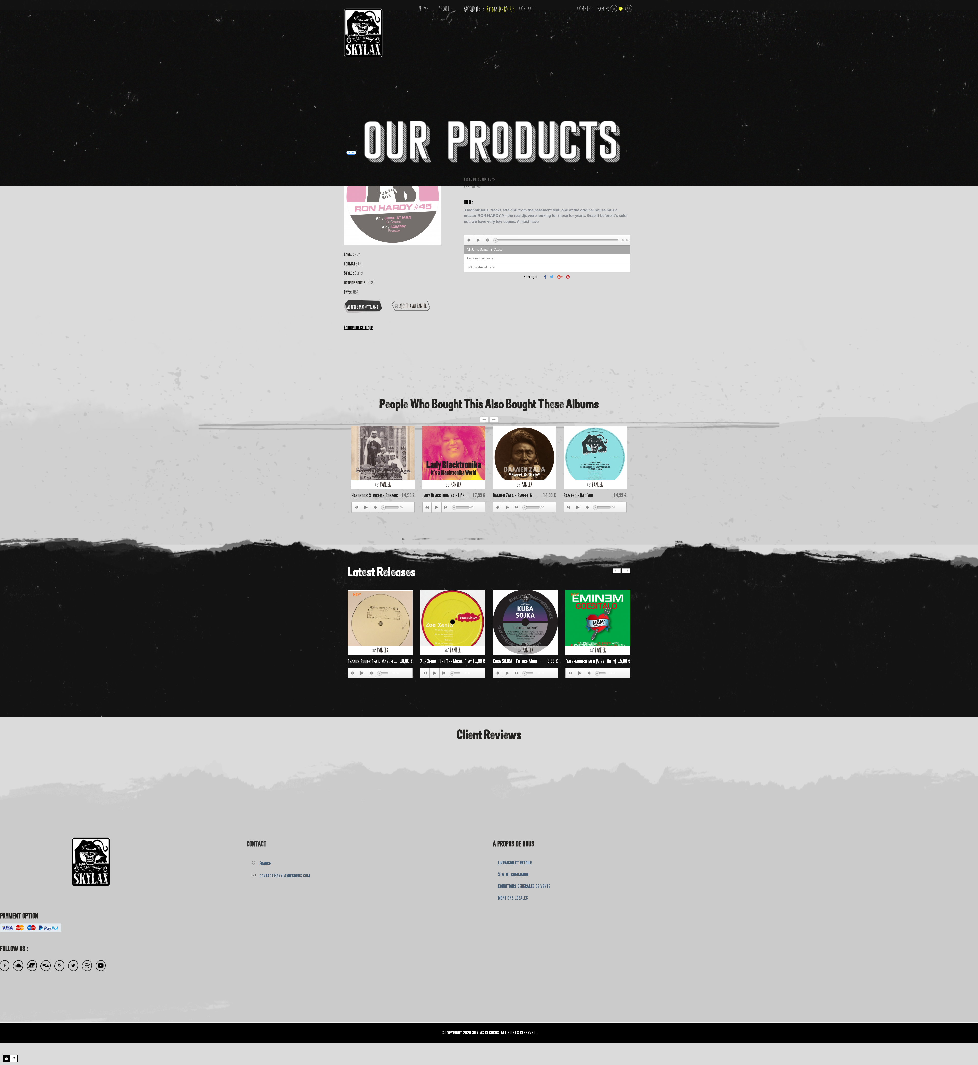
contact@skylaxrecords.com (284, 875)
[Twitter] (73, 965)
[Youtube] (101, 965)
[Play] (478, 240)
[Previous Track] (468, 240)
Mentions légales (513, 897)
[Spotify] (87, 965)
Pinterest (568, 277)
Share (545, 277)
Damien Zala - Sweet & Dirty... (512, 495)
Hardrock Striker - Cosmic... (376, 495)
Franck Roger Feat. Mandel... (372, 661)
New (357, 595)
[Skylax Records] (55, 860)
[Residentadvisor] (45, 965)
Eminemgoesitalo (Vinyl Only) (590, 661)
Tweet (552, 277)
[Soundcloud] (18, 965)
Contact (256, 843)
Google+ (560, 277)
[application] (547, 240)
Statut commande (513, 874)
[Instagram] (59, 965)
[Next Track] (487, 240)
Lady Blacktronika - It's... (444, 495)
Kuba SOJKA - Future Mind (515, 661)
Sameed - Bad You (578, 495)
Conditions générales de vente (524, 886)
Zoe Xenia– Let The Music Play (446, 661)
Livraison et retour (515, 862)
